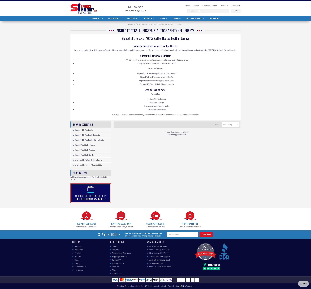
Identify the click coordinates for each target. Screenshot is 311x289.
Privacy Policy (118, 263)
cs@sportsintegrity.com (135, 10)
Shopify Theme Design (170, 286)
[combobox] (208, 11)
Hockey (148, 18)
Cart (236, 11)
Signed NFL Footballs (84, 130)
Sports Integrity (137, 286)
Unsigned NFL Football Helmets (88, 160)
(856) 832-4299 (135, 7)
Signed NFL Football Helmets (87, 135)
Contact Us (236, 5)
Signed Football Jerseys (85, 145)
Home (188, 5)
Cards (176, 18)
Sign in (196, 5)
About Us (224, 5)
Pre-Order (214, 18)
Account (115, 267)
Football (132, 18)
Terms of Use (117, 260)
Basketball (114, 18)
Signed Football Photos (85, 150)
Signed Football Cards (84, 155)
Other (162, 18)
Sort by (216, 124)
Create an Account (210, 5)
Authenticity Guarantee (121, 253)
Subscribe (206, 234)
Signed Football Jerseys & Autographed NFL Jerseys (154, 24)
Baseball (96, 18)
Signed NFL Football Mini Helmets (89, 140)
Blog (114, 270)
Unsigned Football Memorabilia (88, 165)
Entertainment (194, 18)
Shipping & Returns (120, 256)
